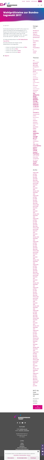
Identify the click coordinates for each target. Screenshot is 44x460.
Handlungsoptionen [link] (36, 107)
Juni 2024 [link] (35, 221)
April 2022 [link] (35, 270)
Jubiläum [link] (34, 115)
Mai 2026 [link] (35, 177)
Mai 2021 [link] (35, 292)
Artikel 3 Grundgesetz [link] (36, 62)
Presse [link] (22, 443)
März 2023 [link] (35, 249)
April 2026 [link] (35, 178)
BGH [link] (34, 65)
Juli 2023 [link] (35, 243)
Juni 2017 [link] (35, 376)
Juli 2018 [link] (35, 353)
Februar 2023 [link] (36, 250)
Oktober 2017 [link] (36, 368)
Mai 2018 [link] (35, 356)
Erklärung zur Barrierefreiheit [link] (22, 449)
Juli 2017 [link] (35, 375)
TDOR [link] (34, 144)
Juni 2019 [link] (35, 333)
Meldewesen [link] (35, 122)
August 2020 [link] (35, 310)
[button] (38, 451)
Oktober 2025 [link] (36, 191)
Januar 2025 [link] (35, 206)
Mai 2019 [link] (35, 335)
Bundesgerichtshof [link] (36, 67)
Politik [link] (34, 46)
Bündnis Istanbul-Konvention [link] (35, 74)
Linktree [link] (22, 444)
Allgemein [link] (7, 55)
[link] (1, 4)
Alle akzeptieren (11, 457)
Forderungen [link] (35, 87)
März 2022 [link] (35, 272)
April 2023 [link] (35, 247)
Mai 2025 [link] (35, 200)
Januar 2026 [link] (35, 183)
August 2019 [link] (35, 330)
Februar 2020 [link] (36, 318)
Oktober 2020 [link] (36, 306)
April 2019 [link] (35, 336)
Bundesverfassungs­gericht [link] (37, 70)
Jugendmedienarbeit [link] (36, 117)
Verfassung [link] (36, 160)
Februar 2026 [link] (36, 181)
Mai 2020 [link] (35, 313)
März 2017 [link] (35, 379)
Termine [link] (35, 51)
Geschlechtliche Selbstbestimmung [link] (36, 97)
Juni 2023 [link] (35, 244)
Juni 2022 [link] (35, 267)
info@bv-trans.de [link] (23, 429)
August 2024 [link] (35, 218)
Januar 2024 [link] (35, 229)
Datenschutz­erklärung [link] (22, 455)
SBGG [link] (34, 131)
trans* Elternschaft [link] (35, 149)
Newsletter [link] (28, 1)
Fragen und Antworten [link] (36, 88)
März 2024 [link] (35, 226)
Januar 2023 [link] (35, 252)
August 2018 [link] (35, 352)
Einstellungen (33, 457)
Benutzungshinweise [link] (22, 447)
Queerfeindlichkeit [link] (35, 127)
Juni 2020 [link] (35, 312)
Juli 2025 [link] (35, 197)
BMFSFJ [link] (36, 65)
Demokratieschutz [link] (35, 77)
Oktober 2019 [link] (36, 325)
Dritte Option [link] (35, 85)
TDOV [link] (37, 144)
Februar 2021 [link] (36, 296)
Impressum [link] (28, 455)
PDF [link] (25, 47)
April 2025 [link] (35, 201)
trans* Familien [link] (36, 153)
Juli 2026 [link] (35, 174)
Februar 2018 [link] (36, 359)
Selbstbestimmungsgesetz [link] (36, 136)
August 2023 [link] (35, 241)
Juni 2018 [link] (35, 355)
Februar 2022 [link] (36, 273)
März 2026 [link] (35, 180)
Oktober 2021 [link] (36, 283)
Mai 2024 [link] (35, 223)
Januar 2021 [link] (35, 298)
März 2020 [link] (35, 316)
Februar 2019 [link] (36, 338)
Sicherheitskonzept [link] (36, 142)
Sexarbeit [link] (34, 139)
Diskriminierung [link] (35, 80)
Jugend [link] (34, 44)
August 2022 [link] (35, 264)
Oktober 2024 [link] (36, 214)
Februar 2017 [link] (36, 381)
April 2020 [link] (35, 315)
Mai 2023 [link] (35, 246)
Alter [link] (34, 60)
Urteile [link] (34, 52)
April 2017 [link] (35, 378)
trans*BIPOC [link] (37, 146)
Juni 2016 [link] (35, 385)
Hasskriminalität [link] (36, 109)
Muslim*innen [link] (35, 123)
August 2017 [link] (35, 373)
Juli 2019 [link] (35, 332)
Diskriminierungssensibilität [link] (36, 83)
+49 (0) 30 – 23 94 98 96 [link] (24, 430)
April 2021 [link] (35, 293)
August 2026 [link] (35, 172)
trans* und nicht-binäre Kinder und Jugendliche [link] (36, 157)
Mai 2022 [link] (35, 269)
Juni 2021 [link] (35, 290)
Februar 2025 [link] (36, 204)
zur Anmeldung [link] (37, 407)
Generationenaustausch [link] (35, 91)
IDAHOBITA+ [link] (36, 112)
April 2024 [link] (35, 224)
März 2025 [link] (35, 203)
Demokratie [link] (34, 76)
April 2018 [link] (35, 358)
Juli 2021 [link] (35, 289)
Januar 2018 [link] (35, 361)
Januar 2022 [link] (35, 275)
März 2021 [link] (35, 295)
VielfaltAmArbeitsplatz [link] (36, 163)
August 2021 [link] (35, 287)
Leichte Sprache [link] (34, 1)
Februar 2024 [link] (36, 227)
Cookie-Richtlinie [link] (16, 455)
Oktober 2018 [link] (36, 347)
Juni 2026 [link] (35, 175)
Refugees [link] (34, 130)
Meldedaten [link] (35, 120)
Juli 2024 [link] (35, 220)
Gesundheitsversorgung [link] (36, 104)
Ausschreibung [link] (36, 35)
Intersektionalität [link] (36, 114)
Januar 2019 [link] (35, 339)
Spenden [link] (40, 1)
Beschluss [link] (35, 63)
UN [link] (33, 160)
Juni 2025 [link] (35, 198)
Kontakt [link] (23, 1)
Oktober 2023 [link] (36, 237)
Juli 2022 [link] (35, 266)
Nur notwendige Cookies (22, 457)
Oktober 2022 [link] (36, 260)
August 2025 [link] (35, 195)
